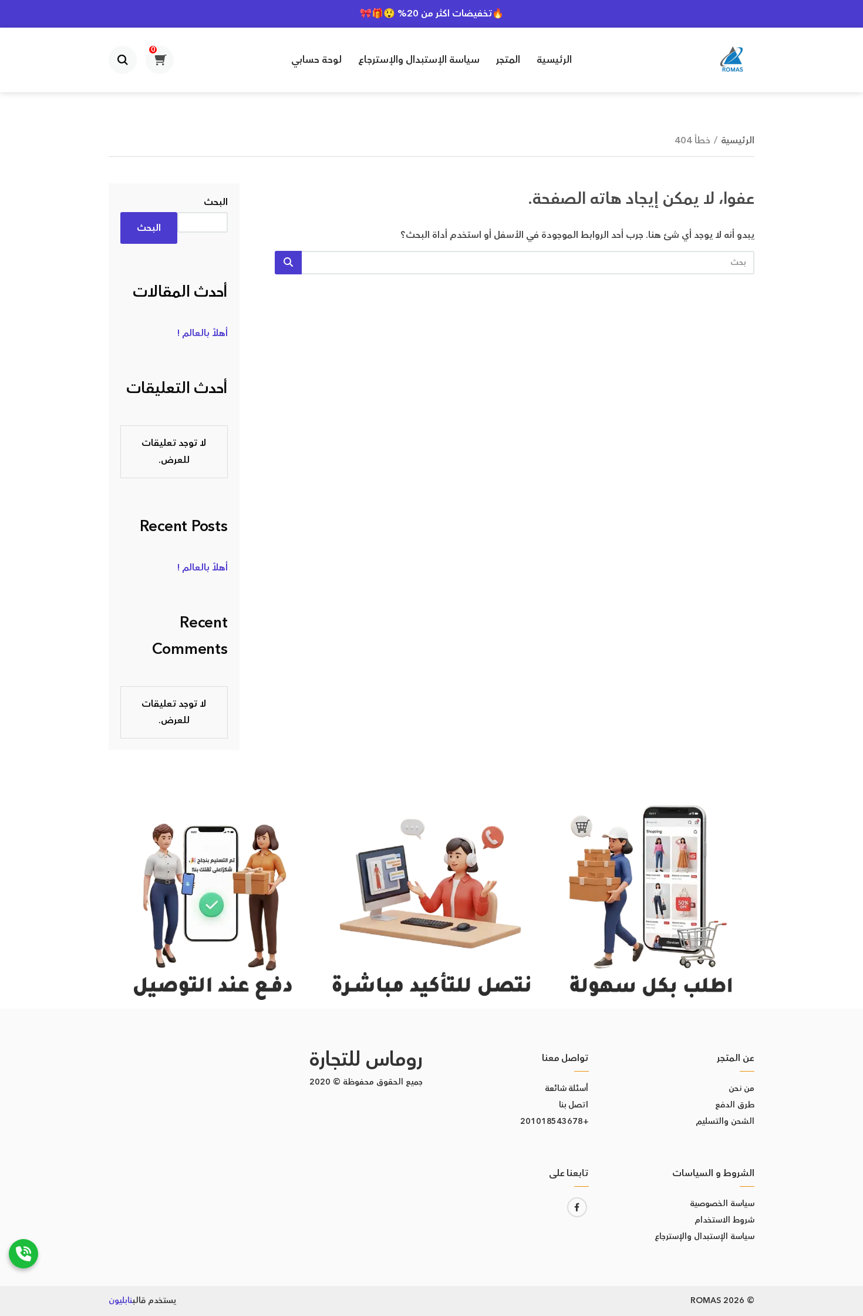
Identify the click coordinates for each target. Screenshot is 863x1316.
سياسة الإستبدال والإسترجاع (419, 60)
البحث (216, 202)
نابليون (121, 1301)
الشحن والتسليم (725, 1121)
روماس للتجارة (366, 1059)
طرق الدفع (734, 1105)
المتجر (508, 60)
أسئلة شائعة (567, 1089)
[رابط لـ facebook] (577, 1207)
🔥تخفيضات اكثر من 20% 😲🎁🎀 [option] (432, 13)
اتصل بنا (574, 1105)
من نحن (741, 1089)
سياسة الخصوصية (722, 1204)
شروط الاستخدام (724, 1220)
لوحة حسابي (316, 60)
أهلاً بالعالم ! (202, 333)
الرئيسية (554, 60)
